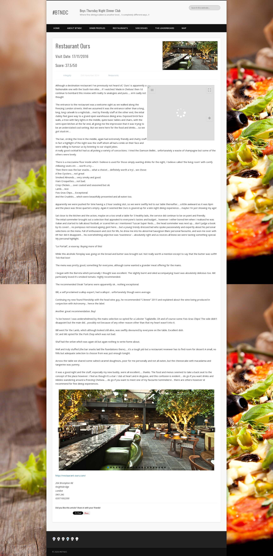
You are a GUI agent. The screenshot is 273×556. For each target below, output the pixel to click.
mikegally (67, 75)
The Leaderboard (164, 28)
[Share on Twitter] (59, 539)
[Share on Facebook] (54, 539)
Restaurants (120, 28)
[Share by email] (77, 539)
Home (56, 28)
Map (184, 28)
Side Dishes (141, 28)
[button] (60, 429)
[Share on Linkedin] (68, 539)
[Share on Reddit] (63, 539)
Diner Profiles (97, 28)
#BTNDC (60, 12)
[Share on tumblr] (72, 539)
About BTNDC (74, 28)
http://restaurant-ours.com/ (70, 475)
